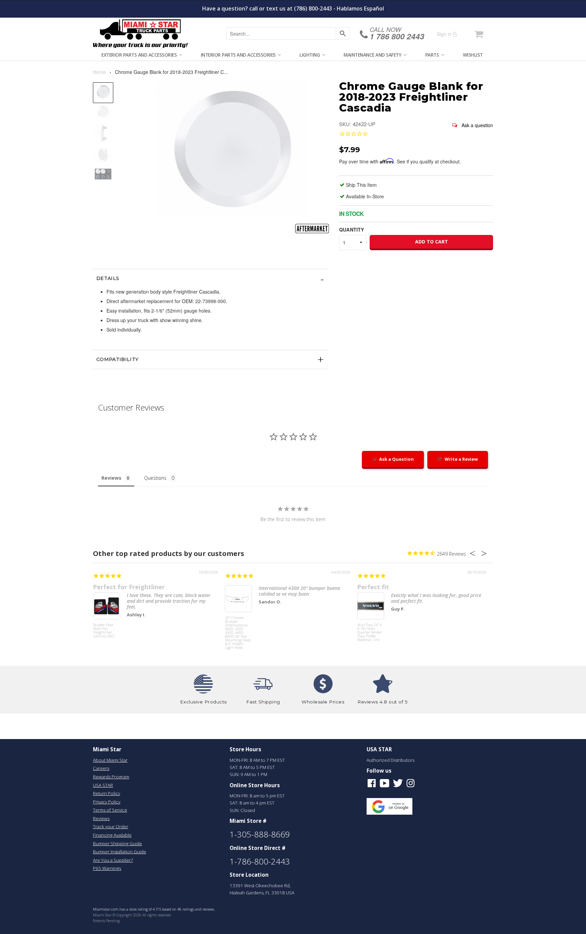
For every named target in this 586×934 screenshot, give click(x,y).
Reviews (101, 818)
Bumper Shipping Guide (117, 843)
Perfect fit (373, 587)
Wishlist (473, 55)
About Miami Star (110, 760)
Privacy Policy (106, 802)
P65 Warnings (107, 868)
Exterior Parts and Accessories (139, 55)
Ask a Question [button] (396, 459)
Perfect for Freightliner (129, 587)
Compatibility (117, 359)
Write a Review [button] (461, 459)
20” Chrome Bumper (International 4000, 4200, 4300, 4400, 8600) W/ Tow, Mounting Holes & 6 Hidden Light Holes (238, 628)
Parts (432, 55)
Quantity (351, 229)
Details (107, 278)
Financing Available (112, 835)
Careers (101, 768)
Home (99, 71)
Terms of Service (110, 810)
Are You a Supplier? (113, 860)
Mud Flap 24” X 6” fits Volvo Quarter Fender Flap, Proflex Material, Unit (369, 632)
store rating (138, 909)
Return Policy (106, 793)
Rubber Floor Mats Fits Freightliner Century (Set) (103, 630)
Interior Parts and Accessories (238, 55)
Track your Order (110, 826)
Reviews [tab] (111, 478)
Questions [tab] (155, 478)
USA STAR (103, 785)
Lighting (309, 55)
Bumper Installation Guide (119, 852)
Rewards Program (111, 777)
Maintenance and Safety (372, 55)
